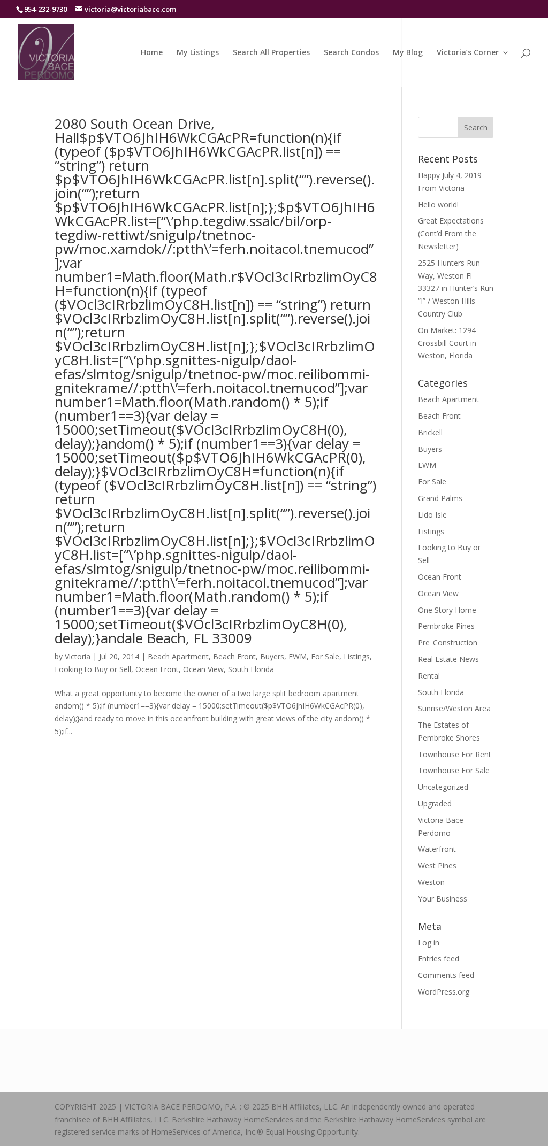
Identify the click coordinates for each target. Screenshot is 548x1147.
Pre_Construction (447, 642)
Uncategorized (443, 787)
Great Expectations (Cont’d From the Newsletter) (451, 233)
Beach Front (234, 656)
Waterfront (437, 849)
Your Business (442, 899)
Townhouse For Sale (454, 770)
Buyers (272, 656)
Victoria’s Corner (468, 53)
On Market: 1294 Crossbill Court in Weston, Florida (447, 343)
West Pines (437, 865)
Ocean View (203, 669)
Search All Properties (271, 53)
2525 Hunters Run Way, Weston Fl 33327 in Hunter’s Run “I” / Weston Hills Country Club (455, 288)
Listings (357, 656)
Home (152, 53)
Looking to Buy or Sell (93, 669)
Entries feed (438, 958)
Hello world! (438, 204)
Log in (428, 942)
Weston (431, 882)
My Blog (408, 53)
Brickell (430, 432)
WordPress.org (443, 992)
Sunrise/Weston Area (454, 708)
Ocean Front (157, 669)
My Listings (198, 53)
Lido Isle (432, 515)
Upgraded (435, 803)
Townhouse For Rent (454, 754)
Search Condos (351, 53)
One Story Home (447, 610)
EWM (297, 656)
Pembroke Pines (446, 626)
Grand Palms (440, 498)
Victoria (77, 656)
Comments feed (446, 975)
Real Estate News (448, 659)
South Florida (251, 669)
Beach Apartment (178, 656)
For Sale (325, 656)
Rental (429, 676)
